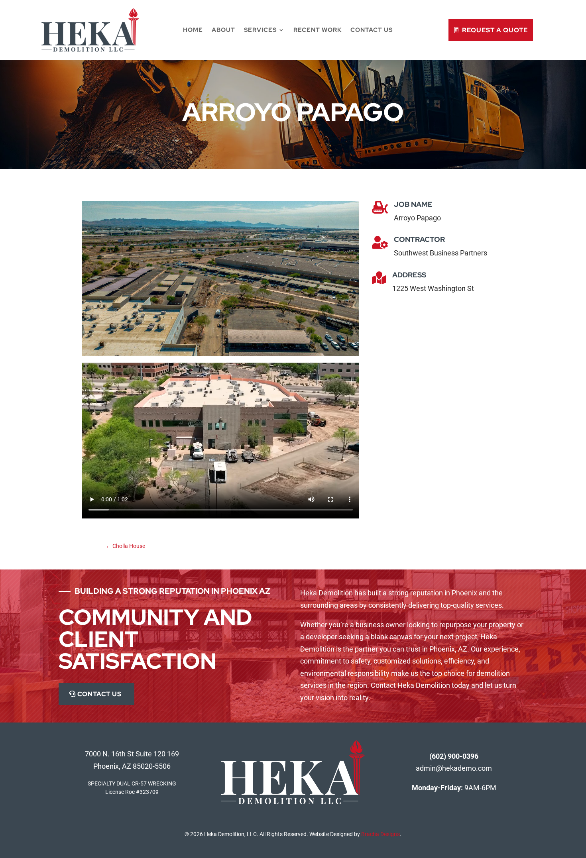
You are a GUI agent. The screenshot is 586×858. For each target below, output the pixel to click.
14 (264, 337)
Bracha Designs (380, 834)
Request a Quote (495, 30)
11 (244, 337)
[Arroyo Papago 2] (220, 353)
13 (257, 337)
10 (237, 337)
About (223, 30)
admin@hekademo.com (454, 768)
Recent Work (317, 30)
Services (260, 30)
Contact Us (371, 30)
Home (193, 30)
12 (251, 337)
